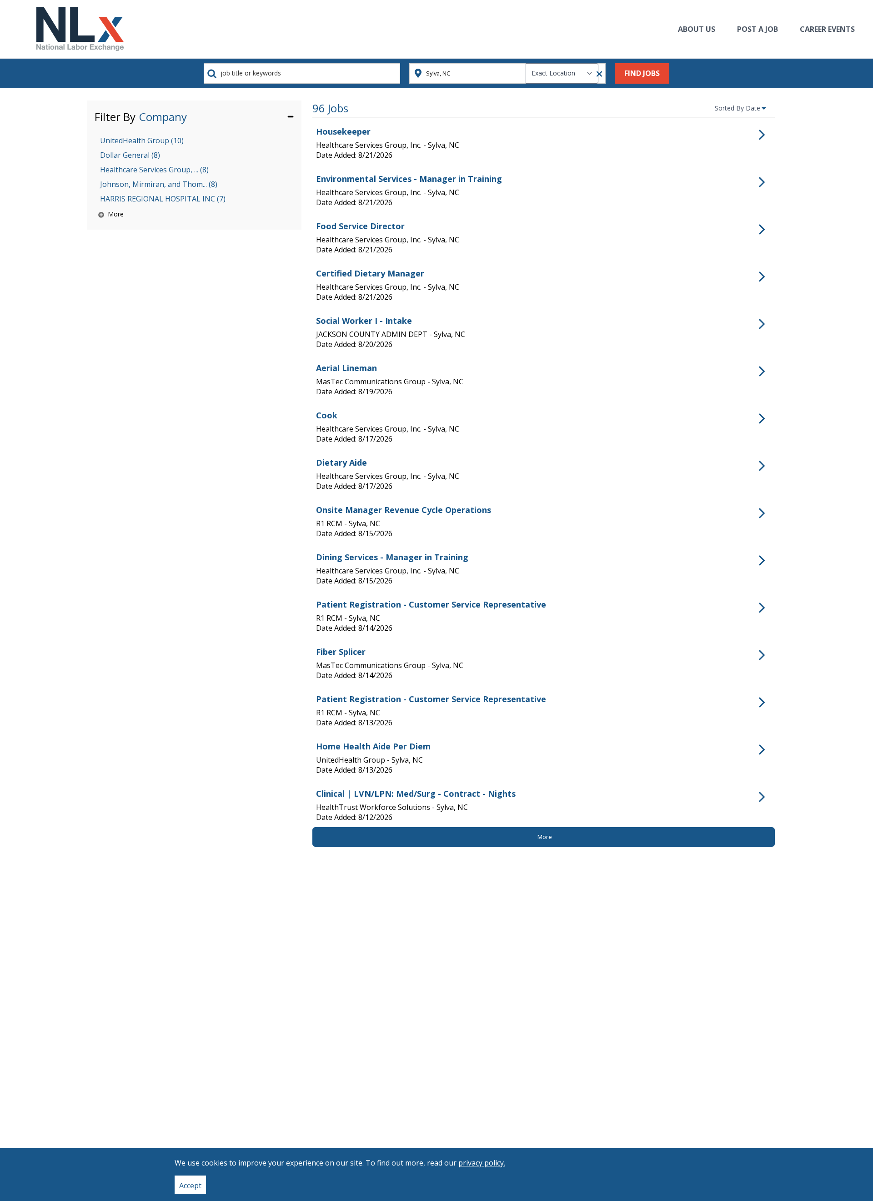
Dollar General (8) (130, 155)
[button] (194, 116)
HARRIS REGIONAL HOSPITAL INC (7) (163, 199)
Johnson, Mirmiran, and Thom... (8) (158, 184)
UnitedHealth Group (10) (142, 141)
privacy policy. (481, 1163)
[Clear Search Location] (596, 74)
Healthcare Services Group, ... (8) (154, 170)
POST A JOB (757, 29)
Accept (190, 1186)
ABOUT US (696, 29)
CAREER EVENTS (827, 29)
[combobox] (302, 73)
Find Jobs (642, 73)
